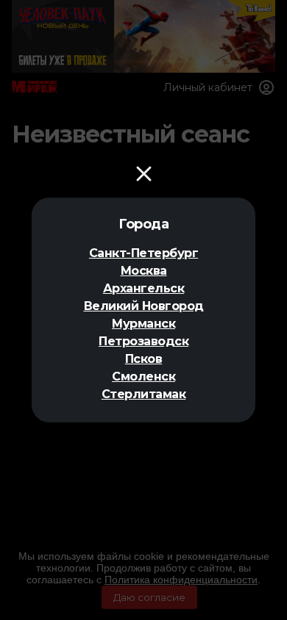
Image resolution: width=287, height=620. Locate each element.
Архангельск (144, 288)
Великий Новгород (144, 306)
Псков (144, 359)
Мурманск (143, 324)
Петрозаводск (143, 341)
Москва (144, 271)
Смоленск (143, 376)
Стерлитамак (144, 394)
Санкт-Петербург (144, 253)
